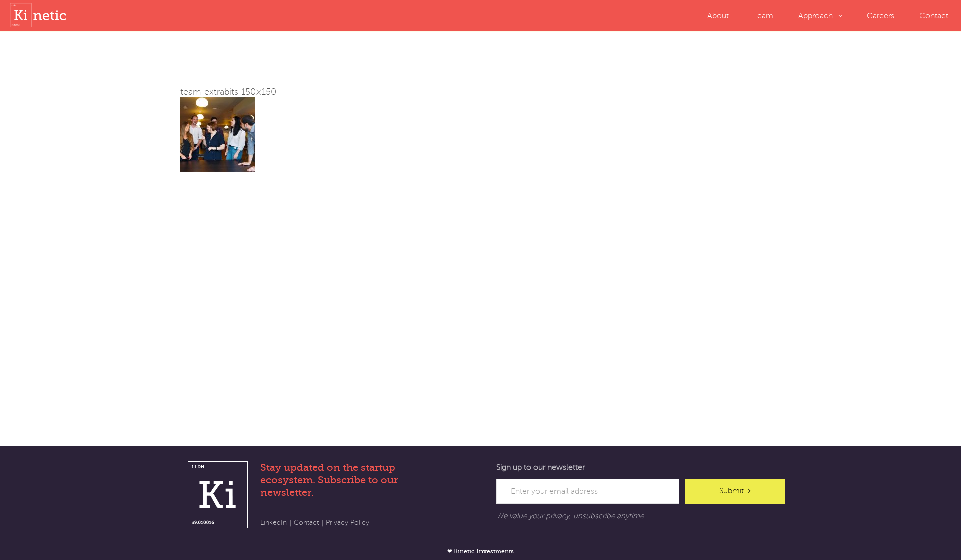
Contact (933, 15)
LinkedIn (273, 522)
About (718, 15)
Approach (815, 15)
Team (763, 15)
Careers (880, 15)
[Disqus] (480, 297)
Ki (218, 494)
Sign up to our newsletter (540, 467)
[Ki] (40, 15)
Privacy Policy (347, 522)
